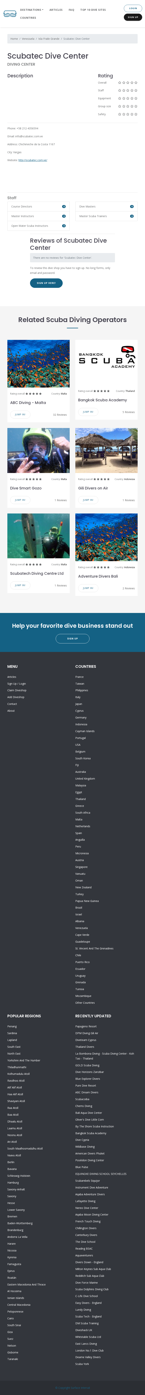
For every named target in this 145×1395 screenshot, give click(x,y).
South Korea (83, 758)
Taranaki (12, 1359)
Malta (64, 393)
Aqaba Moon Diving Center (91, 1214)
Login (133, 8)
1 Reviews (61, 500)
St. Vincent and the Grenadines (94, 948)
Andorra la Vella (17, 1237)
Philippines (81, 690)
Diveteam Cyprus (85, 1040)
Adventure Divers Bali (98, 576)
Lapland (12, 1040)
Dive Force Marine (86, 1282)
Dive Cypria (82, 1140)
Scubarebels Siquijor (87, 1180)
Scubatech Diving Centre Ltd (37, 573)
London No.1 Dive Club (89, 1350)
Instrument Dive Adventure (91, 1187)
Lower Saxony (16, 1210)
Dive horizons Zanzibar (89, 1072)
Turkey (79, 894)
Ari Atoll (12, 1141)
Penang (12, 1026)
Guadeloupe (82, 941)
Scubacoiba (82, 1099)
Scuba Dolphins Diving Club (92, 1289)
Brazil (78, 907)
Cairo (10, 1318)
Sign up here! (46, 283)
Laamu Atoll (14, 1128)
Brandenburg (15, 1230)
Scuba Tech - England (88, 1316)
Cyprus (79, 710)
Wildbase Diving (85, 1146)
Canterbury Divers (86, 1235)
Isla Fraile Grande (48, 38)
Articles (56, 10)
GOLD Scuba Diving (87, 1065)
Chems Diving (83, 1106)
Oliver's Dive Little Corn (89, 1119)
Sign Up (133, 17)
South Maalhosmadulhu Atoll (25, 1148)
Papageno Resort (86, 1026)
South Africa (82, 812)
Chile (78, 955)
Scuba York (82, 1364)
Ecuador (80, 969)
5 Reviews (129, 412)
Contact (12, 704)
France (79, 677)
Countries (28, 17)
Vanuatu (80, 873)
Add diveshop (15, 697)
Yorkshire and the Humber (23, 1060)
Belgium (80, 751)
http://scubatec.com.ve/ (33, 160)
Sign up (12, 683)
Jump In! (20, 414)
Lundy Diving (83, 1309)
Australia (80, 772)
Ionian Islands (15, 1298)
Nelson (11, 1345)
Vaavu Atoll (14, 1155)
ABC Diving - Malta (28, 402)
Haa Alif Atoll (15, 1094)
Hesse (11, 1203)
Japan (78, 704)
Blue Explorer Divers (87, 1078)
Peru (78, 846)
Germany (80, 717)
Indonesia (129, 479)
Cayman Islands (85, 731)
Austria (79, 860)
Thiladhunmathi (16, 1067)
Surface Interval (80, 1388)
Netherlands (82, 826)
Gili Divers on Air (93, 488)
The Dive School (85, 1242)
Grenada (80, 982)
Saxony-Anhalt (16, 1189)
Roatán (11, 1277)
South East (14, 1047)
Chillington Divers (85, 1228)
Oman (79, 880)
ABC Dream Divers (86, 1092)
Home (14, 38)
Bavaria (12, 1169)
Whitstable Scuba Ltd (88, 1337)
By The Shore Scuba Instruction (94, 1126)
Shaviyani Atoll (16, 1101)
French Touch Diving (87, 1221)
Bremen (12, 1216)
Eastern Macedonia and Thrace (26, 1284)
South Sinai (14, 1325)
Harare (11, 1243)
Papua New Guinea (87, 901)
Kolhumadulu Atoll (18, 1074)
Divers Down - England (89, 1262)
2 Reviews (129, 588)
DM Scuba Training (87, 1323)
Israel (78, 914)
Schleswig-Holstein (18, 1176)
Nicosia (11, 1250)
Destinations (30, 10)
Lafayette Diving (85, 1201)
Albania (79, 921)
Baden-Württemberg (19, 1223)
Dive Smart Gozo (26, 488)
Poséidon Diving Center (89, 1160)
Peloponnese (15, 1311)
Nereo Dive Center (86, 1208)
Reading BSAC (84, 1248)
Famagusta (14, 1264)
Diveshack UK (83, 1330)
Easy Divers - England (88, 1303)
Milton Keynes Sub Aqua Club (93, 1269)
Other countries (85, 1002)
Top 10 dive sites (93, 10)
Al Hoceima (14, 1291)
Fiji (77, 765)
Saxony (11, 1196)
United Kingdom (85, 778)
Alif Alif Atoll (14, 1087)
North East (14, 1053)
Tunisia (79, 989)
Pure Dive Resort (85, 1085)
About (11, 710)
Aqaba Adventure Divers (90, 1194)
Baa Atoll (13, 1114)
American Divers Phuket (90, 1153)
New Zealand (83, 887)
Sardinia (12, 1033)
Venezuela (28, 38)
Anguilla (80, 839)
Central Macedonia (18, 1304)
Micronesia (82, 853)
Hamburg (13, 1182)
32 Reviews (60, 414)
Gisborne (12, 1352)
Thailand (130, 391)
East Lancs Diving (86, 1343)
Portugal (80, 738)
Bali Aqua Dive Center (88, 1113)
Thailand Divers (84, 1047)
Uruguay (80, 975)
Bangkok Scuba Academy (102, 400)
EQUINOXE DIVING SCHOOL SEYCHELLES (100, 1174)
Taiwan (79, 683)
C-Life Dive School (86, 1296)
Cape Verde (82, 935)
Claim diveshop (16, 690)
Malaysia (80, 785)
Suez (10, 1339)
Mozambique (83, 996)
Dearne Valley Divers (88, 1357)
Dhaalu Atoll (14, 1121)
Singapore (81, 867)
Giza (10, 1332)
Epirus (11, 1271)
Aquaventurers (84, 1255)
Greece (79, 806)
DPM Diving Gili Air (86, 1033)
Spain (78, 833)
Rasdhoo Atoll (16, 1080)
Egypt (78, 792)
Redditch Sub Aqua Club (89, 1276)
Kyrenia (11, 1257)
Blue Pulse (81, 1167)
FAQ (71, 10)
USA (77, 744)
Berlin (10, 1162)
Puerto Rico (82, 962)
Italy (77, 697)
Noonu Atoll (14, 1135)
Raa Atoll (12, 1108)
